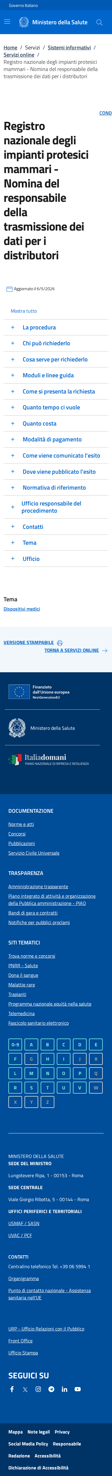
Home (10, 47)
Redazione (19, 1455)
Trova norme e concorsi (31, 955)
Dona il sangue (23, 975)
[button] (99, 22)
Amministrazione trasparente (38, 886)
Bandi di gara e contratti (33, 912)
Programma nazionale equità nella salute (49, 1003)
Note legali (38, 1431)
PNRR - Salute (23, 965)
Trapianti (17, 994)
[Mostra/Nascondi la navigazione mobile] (7, 21)
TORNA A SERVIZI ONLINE (72, 650)
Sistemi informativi (69, 47)
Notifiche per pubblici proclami (39, 922)
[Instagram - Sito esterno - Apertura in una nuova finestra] (38, 1388)
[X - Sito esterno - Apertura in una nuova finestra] (25, 1389)
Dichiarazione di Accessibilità (38, 1467)
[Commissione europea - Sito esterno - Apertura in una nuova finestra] (39, 692)
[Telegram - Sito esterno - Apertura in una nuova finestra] (51, 1388)
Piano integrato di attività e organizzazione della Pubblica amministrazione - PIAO (52, 899)
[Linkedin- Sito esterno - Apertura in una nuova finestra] (64, 1388)
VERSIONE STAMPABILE (29, 642)
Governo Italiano (23, 5)
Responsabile (67, 1443)
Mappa (15, 1431)
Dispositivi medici (22, 608)
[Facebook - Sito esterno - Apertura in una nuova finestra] (12, 1388)
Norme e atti (21, 824)
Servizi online (19, 55)
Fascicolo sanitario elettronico (38, 1023)
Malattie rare (21, 984)
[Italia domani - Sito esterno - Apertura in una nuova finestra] (52, 759)
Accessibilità (48, 1455)
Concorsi (17, 833)
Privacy (62, 1431)
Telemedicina (21, 1013)
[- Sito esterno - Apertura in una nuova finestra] (77, 1388)
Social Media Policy (28, 1443)
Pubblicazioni (21, 843)
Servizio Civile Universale (33, 852)
